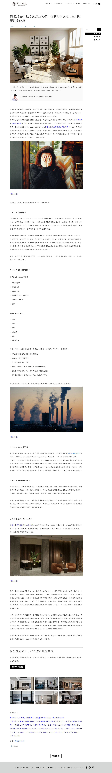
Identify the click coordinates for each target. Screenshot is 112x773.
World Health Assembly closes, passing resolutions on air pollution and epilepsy (45, 729)
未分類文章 (96, 40)
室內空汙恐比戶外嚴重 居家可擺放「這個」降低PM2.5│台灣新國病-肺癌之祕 (50, 725)
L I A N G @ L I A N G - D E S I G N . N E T (72, 767)
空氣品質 (16, 746)
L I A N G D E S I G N (28, 767)
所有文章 (97, 37)
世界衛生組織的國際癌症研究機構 (56, 127)
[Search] (99, 29)
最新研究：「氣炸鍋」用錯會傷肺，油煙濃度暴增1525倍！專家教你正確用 (37, 718)
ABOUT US (49, 3)
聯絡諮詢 (56, 756)
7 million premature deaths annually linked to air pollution (36, 732)
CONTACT (86, 3)
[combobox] (91, 29)
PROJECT (70, 3)
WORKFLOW (59, 3)
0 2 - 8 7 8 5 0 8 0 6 (51, 767)
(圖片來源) (14, 194)
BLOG (78, 3)
